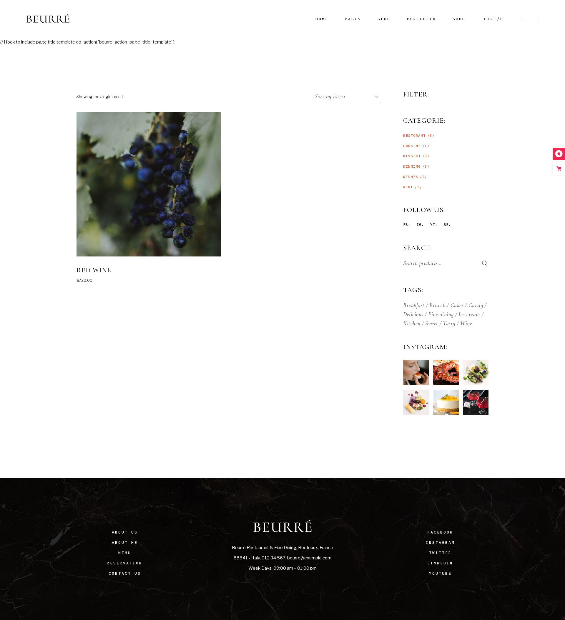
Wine (466, 323)
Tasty (449, 323)
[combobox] (347, 96)
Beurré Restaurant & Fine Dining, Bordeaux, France (282, 547)
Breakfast (414, 305)
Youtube (440, 573)
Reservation (124, 563)
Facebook (440, 532)
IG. (420, 224)
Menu (124, 552)
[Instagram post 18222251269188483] (446, 402)
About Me (125, 542)
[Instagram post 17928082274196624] (475, 402)
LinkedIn (440, 563)
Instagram (440, 542)
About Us (125, 532)
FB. (406, 224)
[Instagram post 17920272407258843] (446, 372)
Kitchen (412, 323)
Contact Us (125, 573)
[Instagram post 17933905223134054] (416, 402)
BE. (447, 224)
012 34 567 (273, 558)
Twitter (440, 552)
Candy (475, 305)
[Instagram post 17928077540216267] (416, 372)
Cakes (457, 305)
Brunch (437, 305)
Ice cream (469, 314)
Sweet (431, 323)
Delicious (413, 314)
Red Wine (94, 270)
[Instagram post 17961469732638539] (475, 372)
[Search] (481, 263)
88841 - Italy (247, 558)
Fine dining (441, 314)
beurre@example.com (309, 558)
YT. (433, 224)
